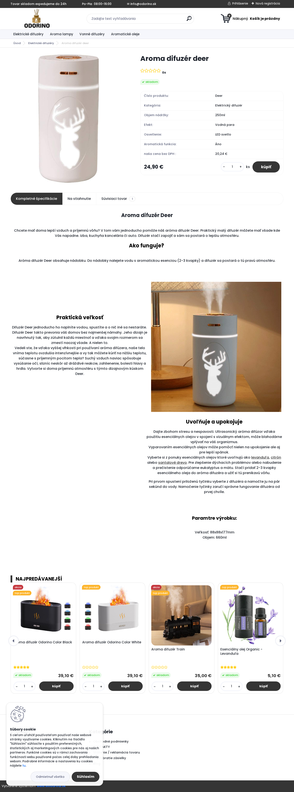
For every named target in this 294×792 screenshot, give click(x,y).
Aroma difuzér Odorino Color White (111, 642)
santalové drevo (172, 462)
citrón (276, 457)
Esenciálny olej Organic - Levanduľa (241, 651)
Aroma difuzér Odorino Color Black (42, 642)
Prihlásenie (240, 3)
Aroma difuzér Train (168, 649)
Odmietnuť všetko (50, 777)
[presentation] (13, 640)
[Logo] (37, 18)
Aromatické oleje (125, 34)
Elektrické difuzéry (28, 34)
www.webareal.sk (51, 786)
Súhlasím (85, 776)
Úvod (17, 43)
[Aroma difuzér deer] (68, 118)
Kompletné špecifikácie (36, 198)
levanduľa (260, 457)
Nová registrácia (268, 3)
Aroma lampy (61, 34)
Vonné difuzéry (92, 34)
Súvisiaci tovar (117, 198)
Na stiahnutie (79, 198)
